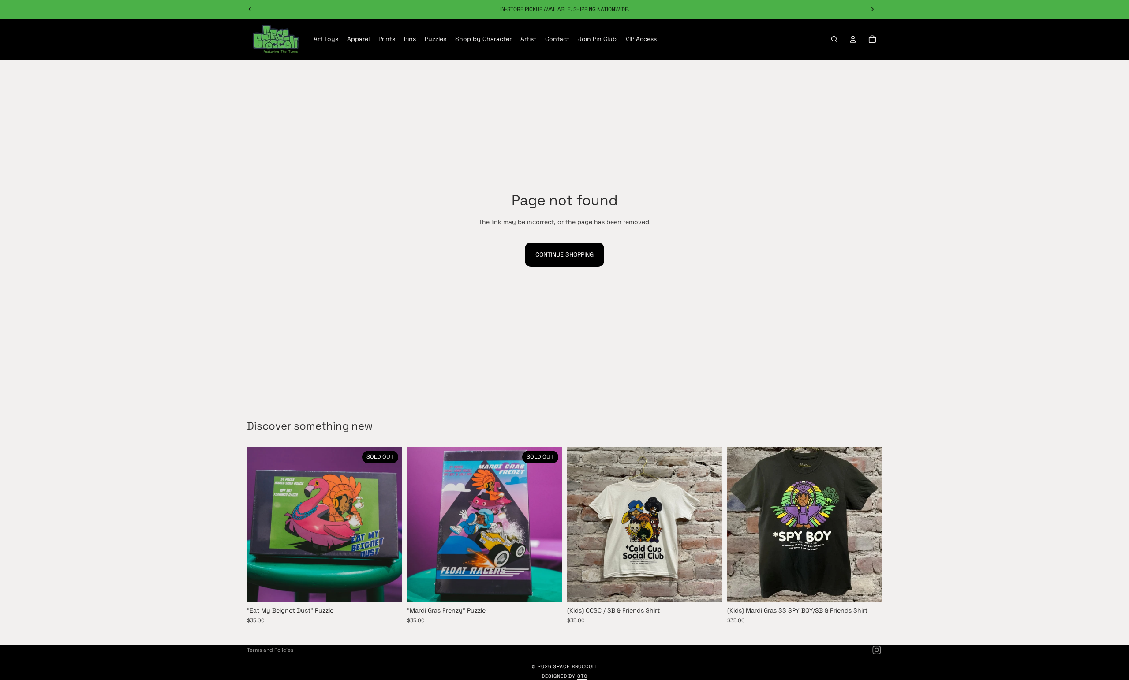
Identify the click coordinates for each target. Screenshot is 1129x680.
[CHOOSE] (708, 589)
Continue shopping (564, 254)
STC (582, 676)
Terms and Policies (270, 650)
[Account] (853, 39)
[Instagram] (876, 650)
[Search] (834, 39)
